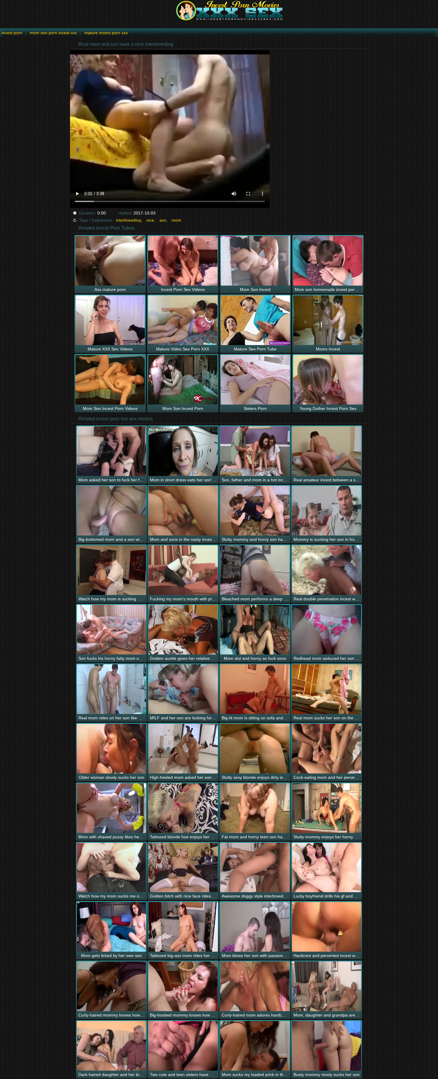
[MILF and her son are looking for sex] (183, 689)
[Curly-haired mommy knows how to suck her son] (111, 986)
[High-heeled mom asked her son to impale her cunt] (183, 748)
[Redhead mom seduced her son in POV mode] (326, 629)
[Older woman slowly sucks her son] (111, 748)
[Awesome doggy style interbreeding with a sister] (255, 867)
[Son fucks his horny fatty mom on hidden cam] (111, 629)
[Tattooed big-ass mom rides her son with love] (183, 927)
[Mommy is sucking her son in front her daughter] (326, 510)
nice (150, 220)
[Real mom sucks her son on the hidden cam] (326, 689)
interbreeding (128, 220)
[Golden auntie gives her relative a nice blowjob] (183, 629)
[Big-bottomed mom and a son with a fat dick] (111, 510)
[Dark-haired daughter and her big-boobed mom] (111, 1046)
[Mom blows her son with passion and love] (255, 927)
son (162, 220)
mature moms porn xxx (106, 32)
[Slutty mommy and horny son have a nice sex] (255, 510)
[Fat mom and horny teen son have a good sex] (255, 808)
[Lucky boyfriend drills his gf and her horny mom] (326, 867)
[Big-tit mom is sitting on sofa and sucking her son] (255, 689)
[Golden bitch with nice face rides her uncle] (183, 867)
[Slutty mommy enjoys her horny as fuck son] (326, 808)
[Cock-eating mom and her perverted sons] (326, 748)
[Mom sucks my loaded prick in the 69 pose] (255, 1046)
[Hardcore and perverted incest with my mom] (326, 927)
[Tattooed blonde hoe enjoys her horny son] (183, 808)
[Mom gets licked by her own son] (111, 927)
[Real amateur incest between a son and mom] (326, 451)
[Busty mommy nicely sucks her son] (326, 1046)
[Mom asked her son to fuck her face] (111, 451)
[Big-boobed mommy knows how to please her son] (183, 986)
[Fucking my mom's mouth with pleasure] (183, 570)
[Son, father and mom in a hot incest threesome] (255, 451)
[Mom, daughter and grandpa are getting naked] (326, 986)
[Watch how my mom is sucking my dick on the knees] (111, 570)
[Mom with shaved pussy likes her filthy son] (111, 808)
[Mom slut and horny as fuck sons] (255, 629)
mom (176, 220)
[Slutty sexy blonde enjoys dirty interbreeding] (255, 748)
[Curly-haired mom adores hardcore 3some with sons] (255, 986)
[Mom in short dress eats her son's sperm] (183, 451)
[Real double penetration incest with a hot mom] (326, 570)
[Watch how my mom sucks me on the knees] (111, 867)
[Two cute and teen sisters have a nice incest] (183, 1046)
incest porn (11, 32)
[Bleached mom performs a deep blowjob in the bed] (255, 570)
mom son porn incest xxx (53, 32)
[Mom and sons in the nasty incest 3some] (183, 510)
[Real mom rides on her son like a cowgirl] (111, 689)
